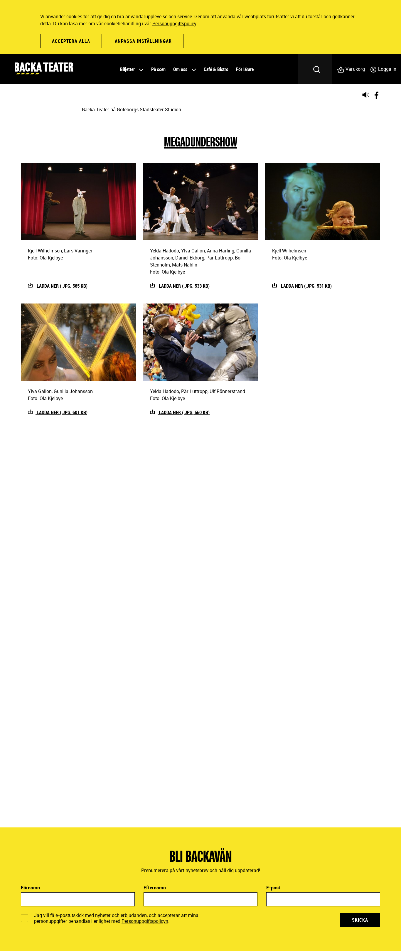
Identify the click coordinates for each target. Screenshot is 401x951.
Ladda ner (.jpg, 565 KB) (61, 286)
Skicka (360, 920)
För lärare (245, 69)
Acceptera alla (71, 41)
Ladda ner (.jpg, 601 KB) (61, 412)
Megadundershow (200, 141)
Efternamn (155, 887)
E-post (273, 887)
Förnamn (30, 887)
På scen (158, 69)
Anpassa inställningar (143, 41)
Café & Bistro (216, 69)
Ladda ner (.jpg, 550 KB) (184, 412)
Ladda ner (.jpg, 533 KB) (184, 286)
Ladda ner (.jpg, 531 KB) (306, 286)
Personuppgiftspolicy (174, 23)
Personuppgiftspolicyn (145, 921)
